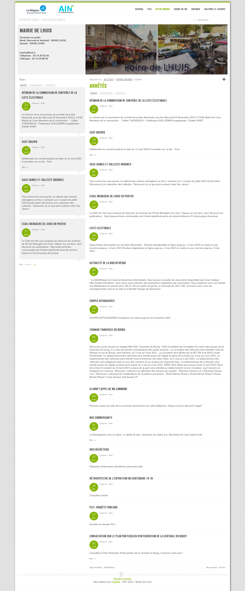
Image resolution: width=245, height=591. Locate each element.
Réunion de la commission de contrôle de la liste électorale (128, 100)
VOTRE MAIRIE (163, 9)
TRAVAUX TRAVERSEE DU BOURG (107, 330)
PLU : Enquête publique (104, 507)
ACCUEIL (139, 9)
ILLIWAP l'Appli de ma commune (108, 389)
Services (222, 567)
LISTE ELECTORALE (100, 228)
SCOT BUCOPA (97, 132)
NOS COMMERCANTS (101, 418)
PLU (150, 9)
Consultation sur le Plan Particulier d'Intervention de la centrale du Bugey (138, 536)
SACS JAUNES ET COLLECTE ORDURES (110, 164)
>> (35, 264)
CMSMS (116, 581)
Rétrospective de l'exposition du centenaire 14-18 (121, 478)
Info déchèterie (99, 449)
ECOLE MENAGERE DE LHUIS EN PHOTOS (112, 196)
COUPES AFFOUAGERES (102, 301)
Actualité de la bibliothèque (108, 263)
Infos (93, 93)
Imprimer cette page (223, 79)
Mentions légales (123, 578)
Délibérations (109, 567)
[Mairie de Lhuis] (47, 13)
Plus (91, 154)
